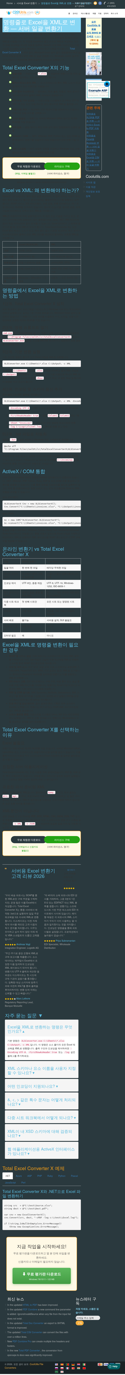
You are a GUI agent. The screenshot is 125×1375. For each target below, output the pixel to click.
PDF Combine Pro (22, 1341)
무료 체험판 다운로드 (29, 166)
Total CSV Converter (31, 1332)
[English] (57, 1364)
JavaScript (10, 1182)
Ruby (50, 1175)
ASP (29, 1175)
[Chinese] (85, 1368)
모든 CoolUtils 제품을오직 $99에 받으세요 (94, 29)
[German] (73, 1364)
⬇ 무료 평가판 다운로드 (41, 1276)
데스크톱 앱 (85, 13)
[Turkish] (73, 1368)
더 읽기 (98, 36)
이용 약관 (91, 186)
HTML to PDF (30, 1304)
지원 (99, 13)
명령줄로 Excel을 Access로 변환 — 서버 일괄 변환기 (93, 143)
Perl (23, 1182)
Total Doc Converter (33, 1323)
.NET (7, 1175)
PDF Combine (30, 1309)
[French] (68, 1368)
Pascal (74, 1175)
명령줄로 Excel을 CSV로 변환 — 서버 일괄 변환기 (93, 161)
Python (61, 1175)
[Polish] (62, 1368)
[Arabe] (57, 1372)
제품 (94, 13)
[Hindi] (79, 1368)
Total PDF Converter (30, 1350)
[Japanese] (62, 1372)
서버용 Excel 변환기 (27, 3)
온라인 (75, 13)
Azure (19, 1175)
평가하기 (71, 869)
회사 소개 (114, 13)
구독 (79, 1323)
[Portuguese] (68, 1364)
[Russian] (57, 1368)
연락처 (106, 13)
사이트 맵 (91, 182)
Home (10, 3)
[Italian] (85, 1364)
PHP (39, 1175)
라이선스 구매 (62, 166)
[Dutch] (79, 1364)
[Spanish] (62, 1364)
